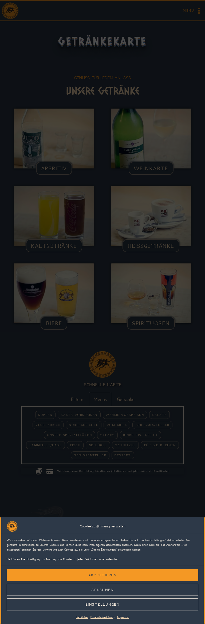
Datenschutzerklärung (102, 617)
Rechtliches (82, 617)
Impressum (123, 617)
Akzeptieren (102, 575)
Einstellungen (102, 604)
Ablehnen (102, 590)
